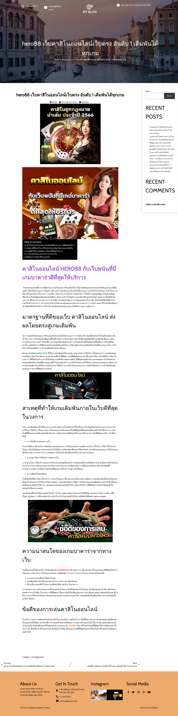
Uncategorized (67, 59)
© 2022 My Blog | (27, 708)
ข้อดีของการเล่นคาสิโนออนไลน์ (37, 257)
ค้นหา (148, 91)
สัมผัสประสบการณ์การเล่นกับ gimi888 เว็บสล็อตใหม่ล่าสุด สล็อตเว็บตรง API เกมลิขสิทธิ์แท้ (162, 149)
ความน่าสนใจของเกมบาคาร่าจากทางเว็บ (41, 254)
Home (56, 59)
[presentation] (92, 695)
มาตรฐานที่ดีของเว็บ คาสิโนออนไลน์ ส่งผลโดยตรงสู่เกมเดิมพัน (49, 248)
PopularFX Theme (42, 708)
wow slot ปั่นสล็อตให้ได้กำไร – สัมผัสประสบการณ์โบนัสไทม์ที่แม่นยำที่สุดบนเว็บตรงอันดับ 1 (160, 168)
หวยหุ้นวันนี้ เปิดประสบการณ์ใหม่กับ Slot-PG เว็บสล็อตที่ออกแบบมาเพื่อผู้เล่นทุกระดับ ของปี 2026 (161, 139)
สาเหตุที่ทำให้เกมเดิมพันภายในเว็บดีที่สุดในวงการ (44, 251)
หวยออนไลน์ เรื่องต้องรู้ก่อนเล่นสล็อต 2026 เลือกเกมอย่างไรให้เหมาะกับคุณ (160, 130)
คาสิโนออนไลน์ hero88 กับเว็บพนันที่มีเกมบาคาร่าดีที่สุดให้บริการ (50, 245)
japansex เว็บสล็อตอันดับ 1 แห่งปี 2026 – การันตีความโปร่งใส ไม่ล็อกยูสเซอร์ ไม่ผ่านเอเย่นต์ (161, 158)
